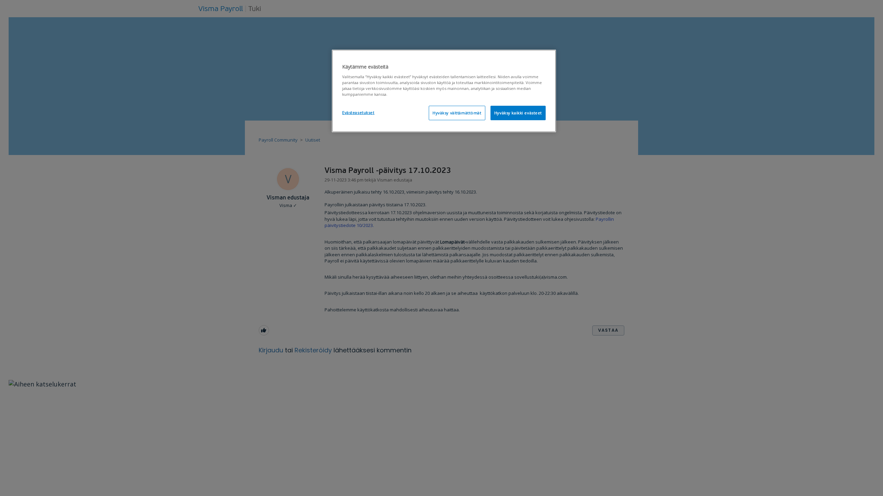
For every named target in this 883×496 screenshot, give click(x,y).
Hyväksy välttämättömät (457, 112)
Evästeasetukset (358, 112)
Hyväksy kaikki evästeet (518, 112)
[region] (444, 91)
